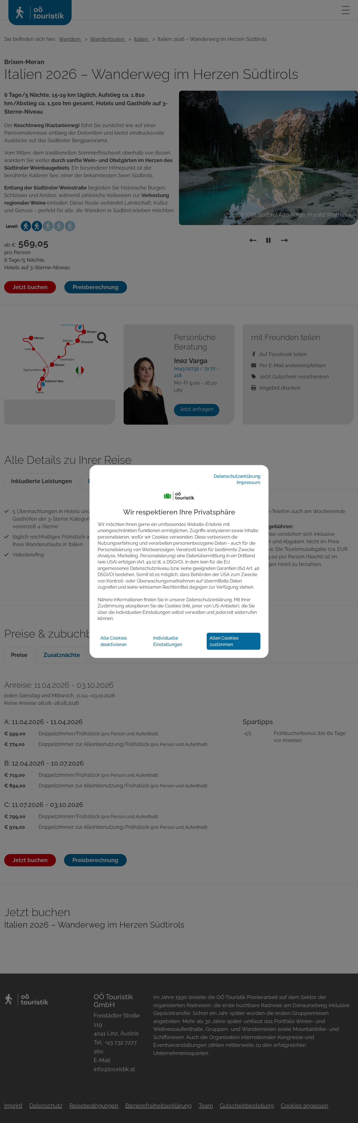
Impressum (248, 482)
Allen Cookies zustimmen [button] (224, 641)
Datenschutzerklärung (237, 476)
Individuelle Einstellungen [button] (167, 641)
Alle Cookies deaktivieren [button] (113, 641)
